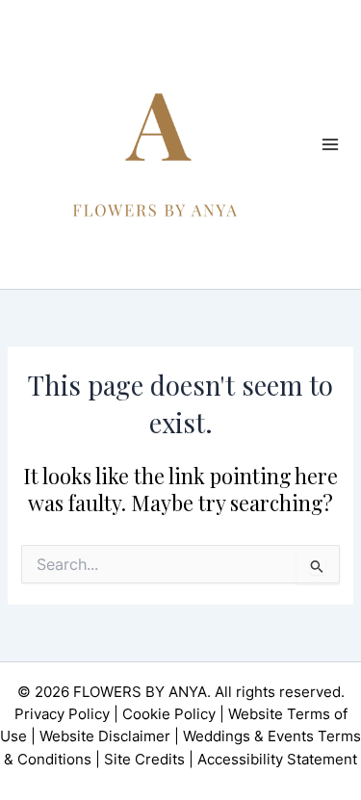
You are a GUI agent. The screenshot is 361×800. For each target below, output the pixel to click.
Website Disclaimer (104, 736)
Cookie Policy (169, 714)
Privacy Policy (62, 714)
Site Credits (144, 759)
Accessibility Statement (277, 759)
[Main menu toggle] (330, 144)
